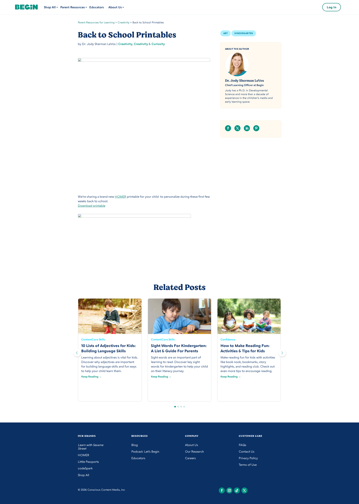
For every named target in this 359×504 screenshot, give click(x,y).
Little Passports (88, 462)
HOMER (120, 196)
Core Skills (98, 339)
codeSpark (85, 468)
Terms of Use (248, 465)
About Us (115, 7)
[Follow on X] (237, 128)
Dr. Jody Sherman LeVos (244, 80)
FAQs (242, 445)
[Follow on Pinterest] (256, 128)
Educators (96, 7)
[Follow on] (222, 490)
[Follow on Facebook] (228, 128)
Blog (134, 445)
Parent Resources (72, 7)
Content (86, 339)
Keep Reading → (91, 376)
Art (225, 33)
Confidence (227, 339)
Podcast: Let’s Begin (145, 451)
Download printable (91, 205)
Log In (331, 7)
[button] (282, 353)
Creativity (123, 22)
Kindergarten (243, 33)
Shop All (50, 7)
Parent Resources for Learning (96, 22)
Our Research (194, 451)
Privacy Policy (248, 458)
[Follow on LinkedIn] (247, 128)
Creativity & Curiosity (149, 44)
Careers (190, 458)
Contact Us (246, 451)
